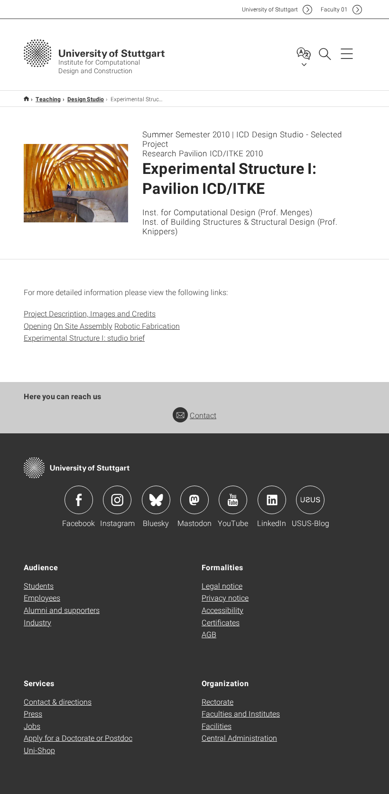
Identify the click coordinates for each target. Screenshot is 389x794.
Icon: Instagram (117, 500)
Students (39, 586)
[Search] (324, 53)
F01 (334, 9)
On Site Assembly (83, 326)
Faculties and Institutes (241, 713)
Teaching (48, 99)
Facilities (217, 726)
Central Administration (239, 738)
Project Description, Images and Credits (90, 313)
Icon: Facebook (79, 500)
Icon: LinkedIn (272, 500)
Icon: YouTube (233, 500)
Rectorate (217, 702)
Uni (270, 9)
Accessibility (222, 610)
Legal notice (222, 586)
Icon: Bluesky (156, 500)
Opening (38, 326)
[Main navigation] (347, 53)
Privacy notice (225, 598)
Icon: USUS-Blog (310, 500)
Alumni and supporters (62, 610)
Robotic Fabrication (147, 326)
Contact (203, 415)
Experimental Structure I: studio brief (84, 338)
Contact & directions (58, 702)
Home (26, 98)
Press (33, 713)
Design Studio (85, 99)
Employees (42, 598)
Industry (37, 622)
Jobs (32, 726)
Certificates (221, 622)
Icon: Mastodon (194, 500)
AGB (209, 634)
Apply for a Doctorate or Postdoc (78, 738)
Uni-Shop (39, 750)
